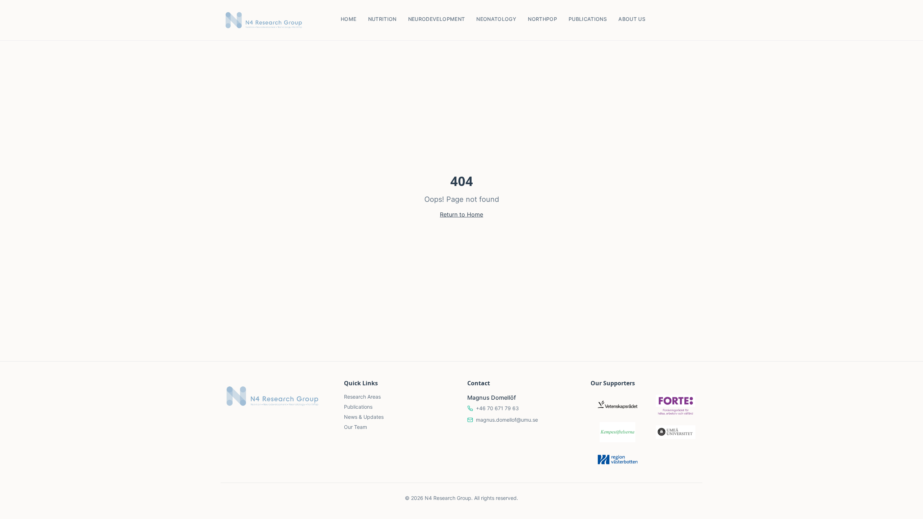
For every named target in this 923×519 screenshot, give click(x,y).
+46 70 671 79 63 (497, 408)
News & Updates (364, 417)
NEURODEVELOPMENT (436, 19)
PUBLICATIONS (588, 19)
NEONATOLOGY (496, 19)
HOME (348, 19)
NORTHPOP (542, 19)
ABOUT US (631, 19)
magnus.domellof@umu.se (507, 420)
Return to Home (461, 214)
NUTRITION (382, 19)
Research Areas (362, 397)
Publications (358, 407)
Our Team (355, 427)
